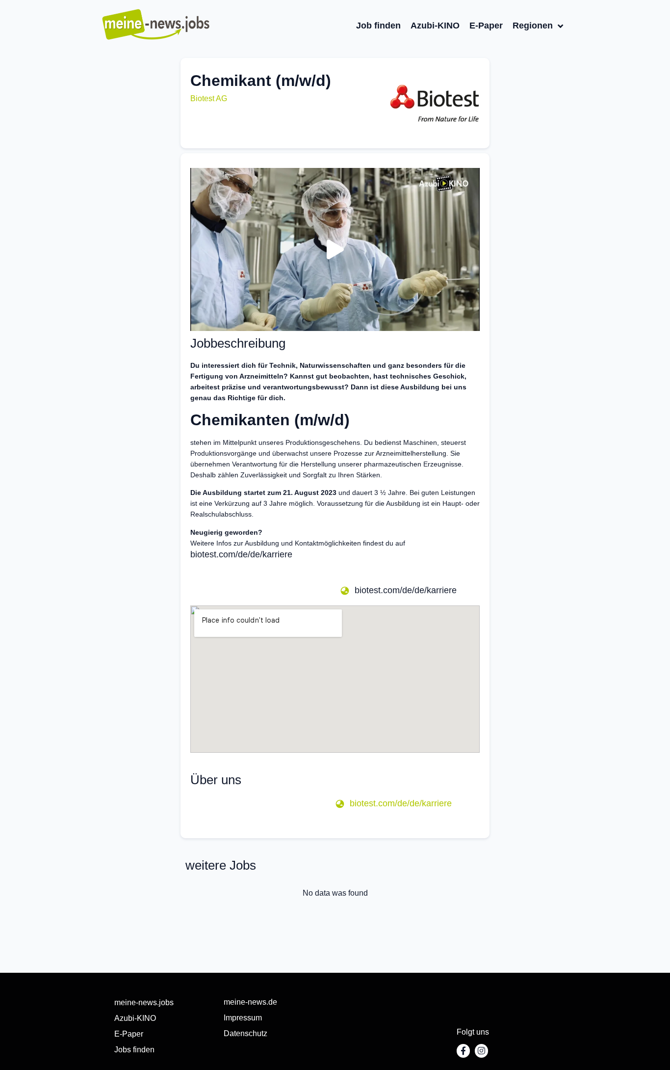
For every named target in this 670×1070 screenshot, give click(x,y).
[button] (208, 98)
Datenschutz (245, 1033)
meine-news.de (250, 1002)
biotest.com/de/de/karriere (241, 554)
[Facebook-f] (463, 1050)
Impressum (243, 1018)
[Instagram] (481, 1050)
